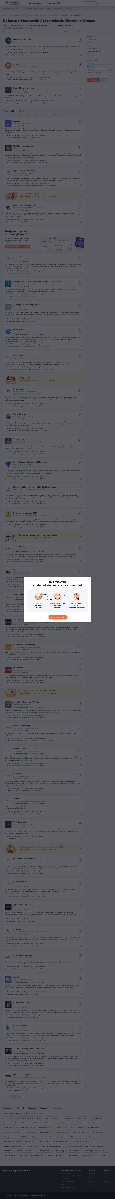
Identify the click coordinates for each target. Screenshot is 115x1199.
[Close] (89, 579)
